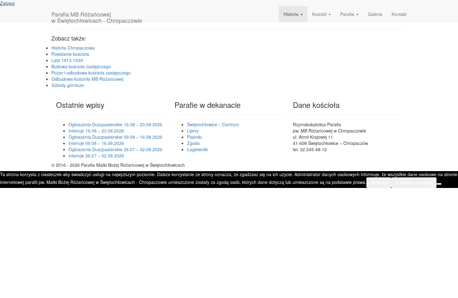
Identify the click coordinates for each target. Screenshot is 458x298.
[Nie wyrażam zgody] (439, 184)
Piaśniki (194, 137)
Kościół (320, 14)
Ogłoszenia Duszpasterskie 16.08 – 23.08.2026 (115, 124)
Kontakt (399, 14)
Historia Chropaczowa (73, 48)
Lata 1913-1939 (67, 60)
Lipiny (192, 130)
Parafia (347, 14)
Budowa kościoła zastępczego (81, 66)
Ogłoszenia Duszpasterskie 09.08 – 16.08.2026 (115, 137)
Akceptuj (378, 183)
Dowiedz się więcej (413, 183)
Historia (292, 14)
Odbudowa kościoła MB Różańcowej (87, 79)
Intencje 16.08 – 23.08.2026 (96, 130)
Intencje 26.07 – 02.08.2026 (96, 155)
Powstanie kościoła (70, 54)
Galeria (375, 14)
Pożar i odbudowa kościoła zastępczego (91, 73)
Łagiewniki (197, 149)
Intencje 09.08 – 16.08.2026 (96, 143)
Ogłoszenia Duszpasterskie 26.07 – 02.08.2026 (115, 149)
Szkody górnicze (67, 85)
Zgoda (193, 143)
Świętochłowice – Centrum (213, 124)
